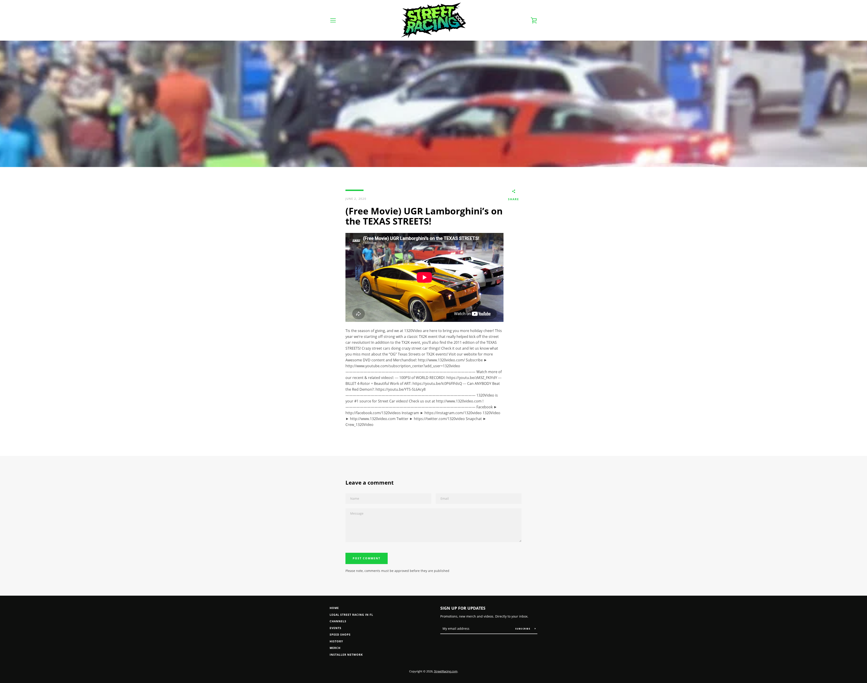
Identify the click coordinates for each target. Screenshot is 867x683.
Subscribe (523, 628)
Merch (335, 648)
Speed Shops (340, 635)
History (336, 641)
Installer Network (346, 655)
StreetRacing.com (445, 671)
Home (334, 608)
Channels (338, 621)
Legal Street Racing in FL (351, 615)
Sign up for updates (462, 608)
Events (335, 628)
